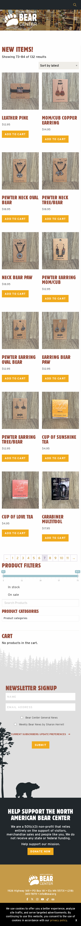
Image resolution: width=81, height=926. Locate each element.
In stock (14, 587)
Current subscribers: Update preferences (38, 734)
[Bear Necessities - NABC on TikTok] (48, 899)
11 (67, 558)
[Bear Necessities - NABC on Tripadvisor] (52, 899)
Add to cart (15, 134)
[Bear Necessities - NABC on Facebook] (27, 899)
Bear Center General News (41, 717)
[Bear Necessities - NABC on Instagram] (37, 899)
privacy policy (58, 920)
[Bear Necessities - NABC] (20, 18)
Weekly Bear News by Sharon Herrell (41, 724)
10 (61, 558)
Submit (41, 744)
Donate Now (40, 851)
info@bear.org (48, 893)
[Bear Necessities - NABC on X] (32, 899)
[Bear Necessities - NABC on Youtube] (42, 899)
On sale (13, 595)
